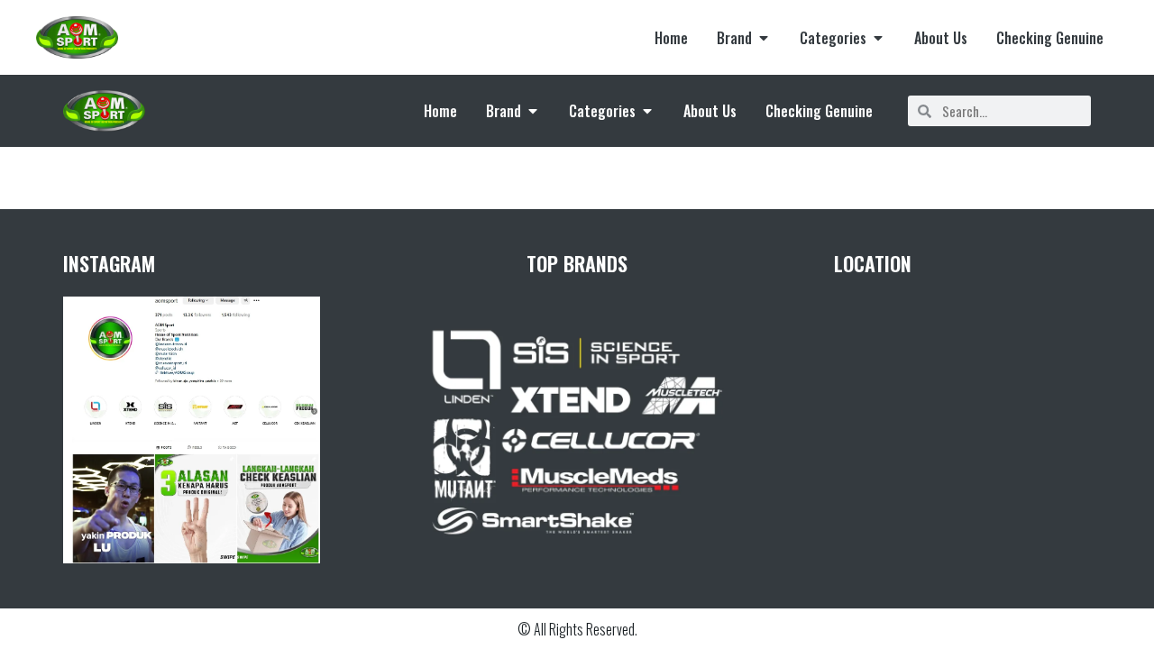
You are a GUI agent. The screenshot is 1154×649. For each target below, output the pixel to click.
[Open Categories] (878, 38)
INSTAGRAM (109, 263)
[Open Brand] (763, 38)
